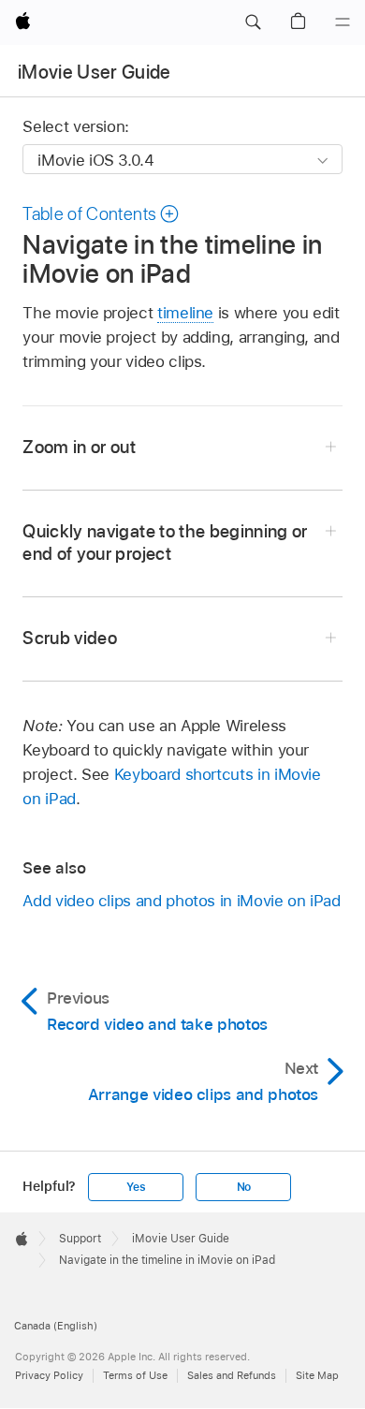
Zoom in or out (79, 447)
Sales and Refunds (231, 1375)
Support (80, 1238)
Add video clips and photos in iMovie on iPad (181, 900)
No (244, 1187)
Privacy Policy (49, 1375)
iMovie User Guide (94, 72)
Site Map (317, 1375)
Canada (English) (55, 1325)
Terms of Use (135, 1375)
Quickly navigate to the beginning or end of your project (164, 543)
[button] (252, 22)
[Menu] (342, 22)
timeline (185, 312)
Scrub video (69, 638)
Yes (135, 1187)
